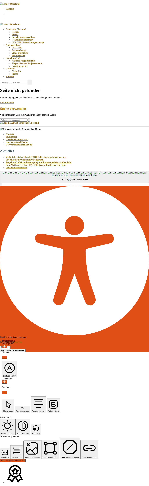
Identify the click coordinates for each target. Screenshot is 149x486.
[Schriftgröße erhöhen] (4, 346)
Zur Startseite (7, 102)
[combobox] (74, 177)
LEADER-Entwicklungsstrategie (28, 42)
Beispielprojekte (20, 66)
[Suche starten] (30, 82)
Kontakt (10, 9)
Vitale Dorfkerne (20, 53)
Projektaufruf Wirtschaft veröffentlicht (25, 159)
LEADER (17, 47)
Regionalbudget (19, 50)
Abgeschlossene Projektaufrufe (27, 63)
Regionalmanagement (22, 39)
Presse (15, 74)
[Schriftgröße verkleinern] (4, 357)
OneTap (18, 342)
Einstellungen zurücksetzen (12, 460)
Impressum (11, 137)
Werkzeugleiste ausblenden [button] (12, 350)
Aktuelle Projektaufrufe (23, 60)
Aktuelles (16, 71)
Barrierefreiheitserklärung (19, 144)
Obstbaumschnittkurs (16, 167)
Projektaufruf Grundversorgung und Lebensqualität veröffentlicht (38, 162)
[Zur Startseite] (9, 4)
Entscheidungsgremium (23, 37)
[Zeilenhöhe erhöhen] (4, 382)
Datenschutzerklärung (17, 142)
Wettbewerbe (18, 55)
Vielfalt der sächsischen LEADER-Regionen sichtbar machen (36, 157)
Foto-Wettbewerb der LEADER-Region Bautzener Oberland (36, 165)
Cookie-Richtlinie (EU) (17, 139)
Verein (15, 34)
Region (15, 32)
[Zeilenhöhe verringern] (4, 392)
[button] (1, 184)
